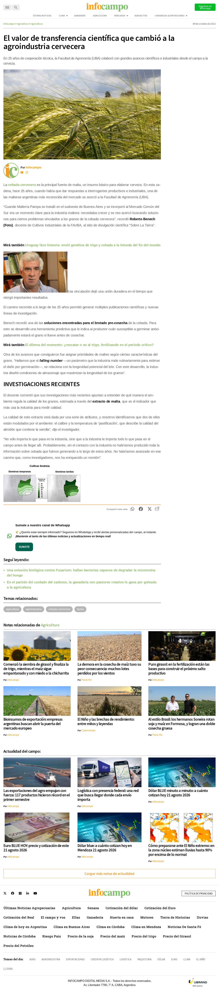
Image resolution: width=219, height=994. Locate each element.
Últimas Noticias (42, 15)
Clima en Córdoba (110, 927)
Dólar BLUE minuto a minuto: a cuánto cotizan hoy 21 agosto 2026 (178, 792)
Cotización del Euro (160, 908)
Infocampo (9, 23)
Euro (174, 959)
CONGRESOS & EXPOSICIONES (169, 15)
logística (125, 959)
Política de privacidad (199, 893)
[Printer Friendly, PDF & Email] (157, 510)
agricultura (12, 609)
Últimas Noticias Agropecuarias (29, 908)
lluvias (202, 917)
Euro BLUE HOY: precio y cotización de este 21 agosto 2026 (36, 847)
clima (186, 959)
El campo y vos (53, 917)
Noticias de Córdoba (19, 936)
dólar (161, 959)
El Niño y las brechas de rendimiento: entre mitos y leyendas (106, 721)
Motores (146, 917)
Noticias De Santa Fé (184, 927)
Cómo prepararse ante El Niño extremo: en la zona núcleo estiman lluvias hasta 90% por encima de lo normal (181, 850)
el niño (200, 959)
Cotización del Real (18, 917)
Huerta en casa (122, 917)
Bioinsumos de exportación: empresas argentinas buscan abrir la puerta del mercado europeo (32, 724)
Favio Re (86, 679)
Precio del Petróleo (18, 945)
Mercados (119, 15)
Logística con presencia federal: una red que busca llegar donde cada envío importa (108, 795)
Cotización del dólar (122, 908)
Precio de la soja (81, 936)
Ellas (76, 917)
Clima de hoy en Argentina (25, 927)
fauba (80, 609)
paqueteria (144, 959)
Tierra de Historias (175, 917)
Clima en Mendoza (146, 927)
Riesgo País (51, 936)
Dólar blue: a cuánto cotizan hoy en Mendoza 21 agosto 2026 (105, 847)
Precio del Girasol (177, 936)
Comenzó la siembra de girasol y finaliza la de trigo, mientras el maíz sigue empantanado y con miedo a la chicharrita (36, 669)
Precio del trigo (144, 936)
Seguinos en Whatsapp (205, 7)
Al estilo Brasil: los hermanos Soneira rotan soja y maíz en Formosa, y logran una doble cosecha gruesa (181, 724)
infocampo (13, 679)
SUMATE (24, 546)
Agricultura (100, 15)
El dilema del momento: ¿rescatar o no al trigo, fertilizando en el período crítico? (89, 345)
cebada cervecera (22, 185)
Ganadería (79, 15)
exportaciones (75, 959)
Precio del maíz (112, 936)
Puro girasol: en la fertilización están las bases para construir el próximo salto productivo (178, 669)
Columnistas (88, 730)
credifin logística (102, 959)
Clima (62, 15)
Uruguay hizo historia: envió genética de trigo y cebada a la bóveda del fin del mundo (92, 245)
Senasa (93, 908)
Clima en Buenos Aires (72, 927)
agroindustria (34, 609)
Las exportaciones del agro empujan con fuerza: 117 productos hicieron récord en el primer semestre (36, 795)
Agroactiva (140, 15)
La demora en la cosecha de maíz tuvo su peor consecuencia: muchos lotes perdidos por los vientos (109, 669)
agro (32, 959)
